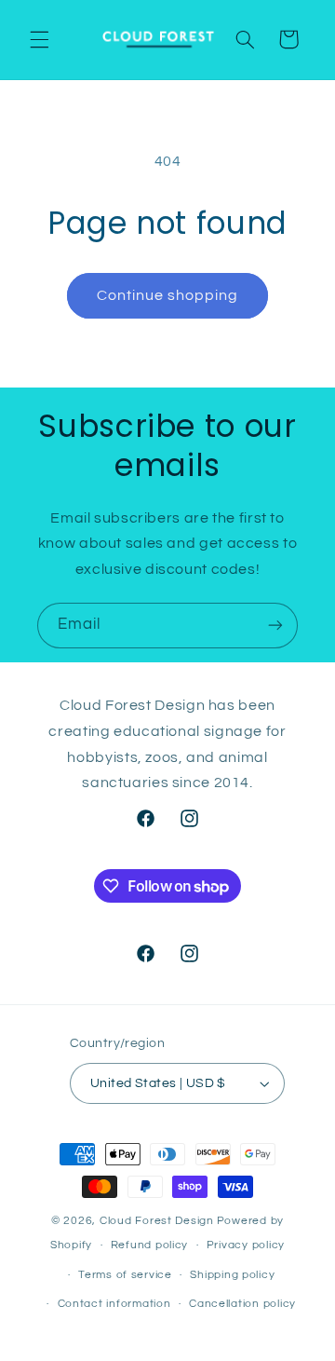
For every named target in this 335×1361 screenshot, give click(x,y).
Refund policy (150, 1245)
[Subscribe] (275, 625)
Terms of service (125, 1275)
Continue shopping (168, 295)
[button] (39, 39)
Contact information (114, 1304)
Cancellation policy (242, 1304)
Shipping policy (232, 1275)
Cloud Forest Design (157, 1221)
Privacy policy (246, 1245)
